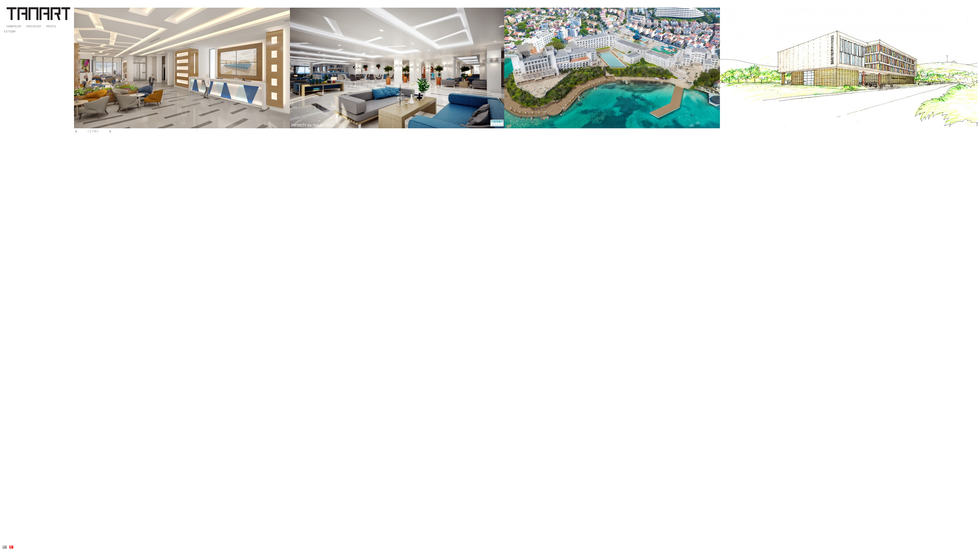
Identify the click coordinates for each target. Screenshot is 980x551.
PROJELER (33, 26)
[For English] (5, 547)
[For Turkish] (11, 547)
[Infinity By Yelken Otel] (397, 127)
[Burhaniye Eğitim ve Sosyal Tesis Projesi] (182, 127)
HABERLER (13, 26)
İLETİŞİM (9, 31)
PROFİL (51, 26)
